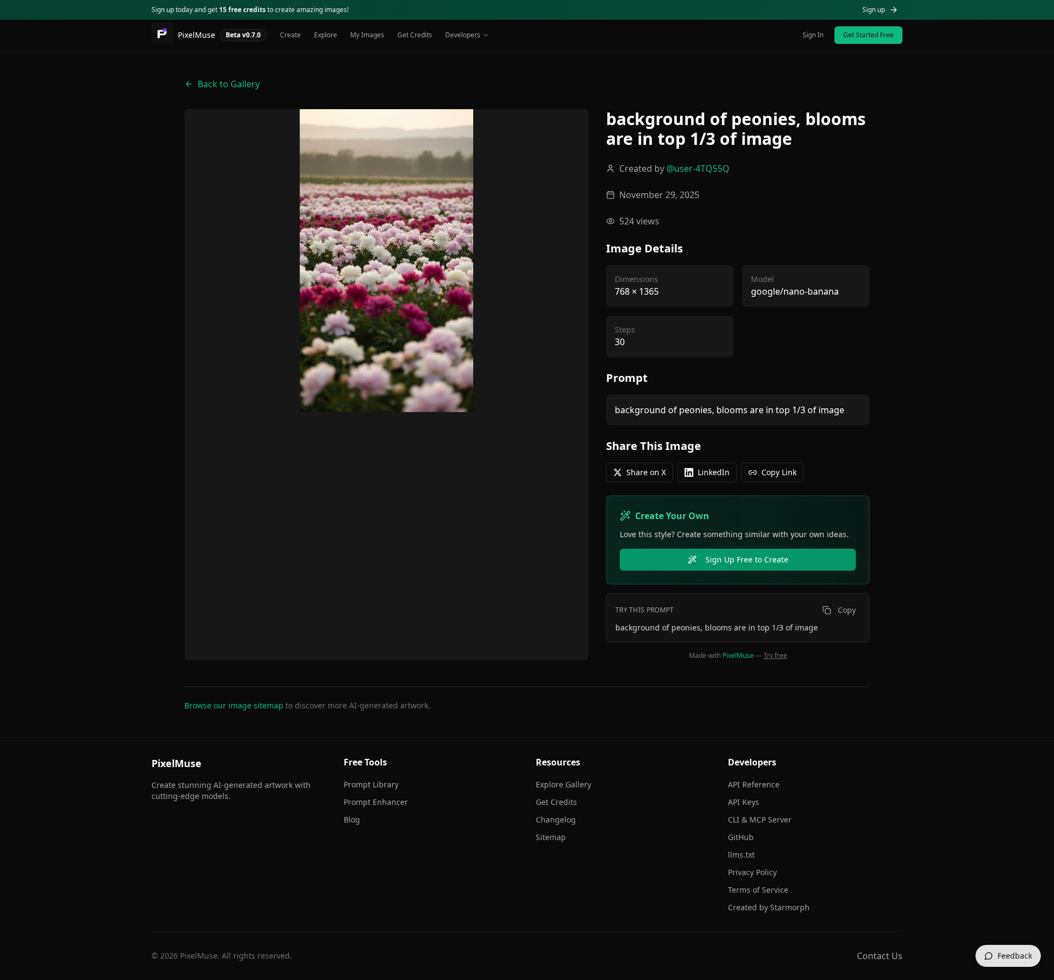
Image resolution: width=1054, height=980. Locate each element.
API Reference (754, 784)
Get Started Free (868, 35)
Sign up (873, 9)
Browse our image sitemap (233, 705)
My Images (367, 35)
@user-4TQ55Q (698, 168)
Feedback (1014, 955)
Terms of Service (758, 890)
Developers (462, 35)
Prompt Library (371, 784)
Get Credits (414, 35)
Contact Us (879, 956)
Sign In (813, 35)
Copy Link (779, 472)
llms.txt (741, 854)
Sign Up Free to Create (746, 559)
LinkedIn (714, 472)
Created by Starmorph (769, 907)
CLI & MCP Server (760, 819)
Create (290, 35)
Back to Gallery (229, 84)
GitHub (741, 837)
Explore (325, 35)
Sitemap (551, 837)
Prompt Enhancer (376, 802)
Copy (847, 610)
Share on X (646, 472)
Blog (352, 819)
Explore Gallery (563, 784)
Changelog (556, 819)
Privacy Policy (752, 872)
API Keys (743, 802)
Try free (775, 655)
